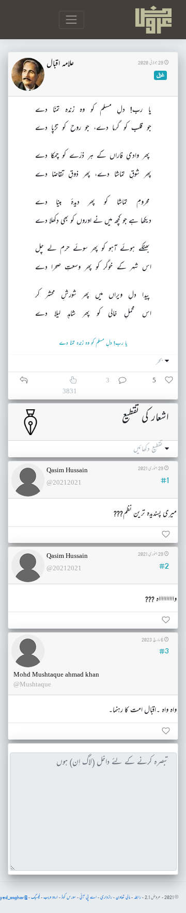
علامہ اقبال (60, 64)
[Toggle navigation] (71, 20)
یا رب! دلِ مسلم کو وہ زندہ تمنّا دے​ (93, 343)
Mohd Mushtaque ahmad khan (56, 674)
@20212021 (64, 482)
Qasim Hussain (67, 470)
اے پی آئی (88, 897)
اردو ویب (50, 897)
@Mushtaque (32, 684)
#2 (164, 566)
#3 (164, 651)
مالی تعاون (123, 897)
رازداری (106, 897)
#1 (165, 480)
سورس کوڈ (68, 897)
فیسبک (35, 897)
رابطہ (137, 897)
